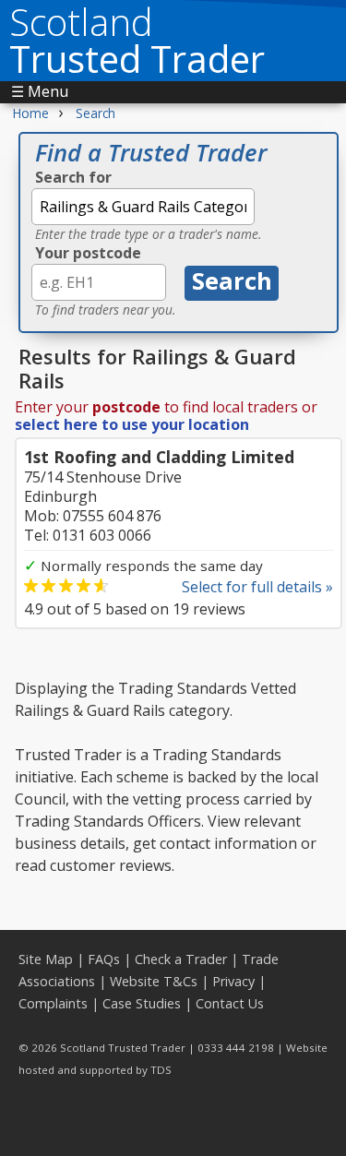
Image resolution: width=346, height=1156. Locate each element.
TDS (161, 1070)
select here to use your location (132, 424)
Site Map (45, 959)
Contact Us (230, 1003)
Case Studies (141, 1003)
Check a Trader (181, 959)
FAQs (104, 959)
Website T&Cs (153, 981)
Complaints (53, 1003)
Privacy (233, 981)
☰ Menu (39, 91)
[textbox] (143, 206)
